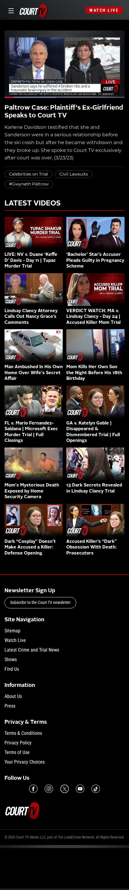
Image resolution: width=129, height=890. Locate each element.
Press (9, 706)
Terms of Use (17, 752)
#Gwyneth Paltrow (29, 184)
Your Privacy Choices (24, 762)
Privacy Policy (18, 743)
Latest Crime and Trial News (31, 650)
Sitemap (12, 631)
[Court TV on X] (64, 789)
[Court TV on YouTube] (80, 789)
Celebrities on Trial (28, 174)
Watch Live (103, 10)
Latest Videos (32, 203)
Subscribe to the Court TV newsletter (40, 602)
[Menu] (10, 10)
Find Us (11, 669)
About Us (13, 696)
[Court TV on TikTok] (96, 789)
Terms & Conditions (23, 733)
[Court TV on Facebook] (33, 789)
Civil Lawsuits (73, 174)
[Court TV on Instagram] (49, 789)
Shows (10, 659)
